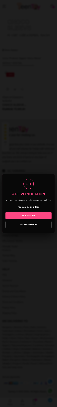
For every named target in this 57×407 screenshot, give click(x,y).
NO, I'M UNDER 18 (28, 224)
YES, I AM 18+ (28, 215)
